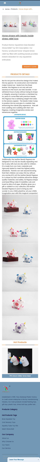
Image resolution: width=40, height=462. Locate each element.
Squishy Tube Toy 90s (10, 426)
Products (14, 9)
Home (7, 9)
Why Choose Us (8, 441)
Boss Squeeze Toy (8, 419)
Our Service (6, 448)
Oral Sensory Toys (8, 422)
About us (5, 438)
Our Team (5, 445)
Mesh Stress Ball (8, 429)
